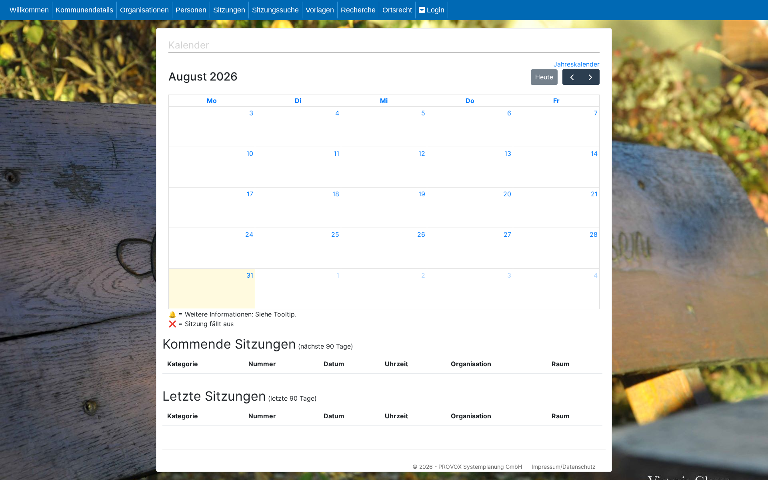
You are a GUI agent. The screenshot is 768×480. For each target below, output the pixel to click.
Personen (191, 10)
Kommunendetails (84, 10)
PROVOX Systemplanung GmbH (480, 466)
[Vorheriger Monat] (571, 77)
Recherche (358, 10)
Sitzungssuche (275, 10)
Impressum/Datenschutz (564, 466)
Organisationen (144, 10)
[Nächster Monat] (590, 77)
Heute (544, 77)
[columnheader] (203, 364)
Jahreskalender (577, 64)
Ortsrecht (397, 10)
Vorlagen (320, 10)
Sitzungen (229, 10)
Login (434, 10)
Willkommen (29, 10)
